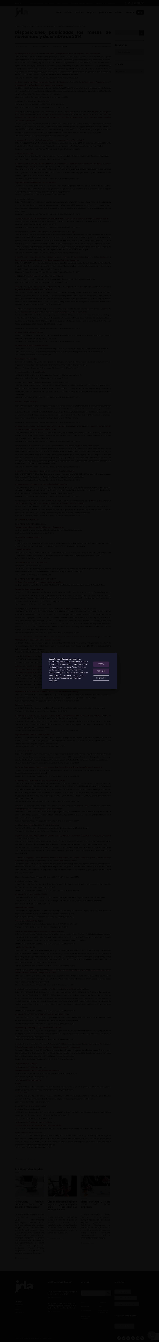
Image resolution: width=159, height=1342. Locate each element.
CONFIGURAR (101, 678)
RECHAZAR (101, 671)
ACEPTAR (101, 664)
